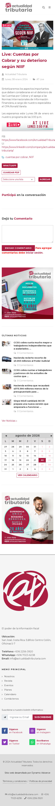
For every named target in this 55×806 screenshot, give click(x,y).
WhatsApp (9, 165)
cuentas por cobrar (17, 157)
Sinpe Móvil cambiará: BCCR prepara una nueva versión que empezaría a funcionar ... (31, 404)
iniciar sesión (34, 252)
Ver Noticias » (9, 420)
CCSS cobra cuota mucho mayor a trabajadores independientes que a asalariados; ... (33, 345)
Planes (8, 689)
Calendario (10, 694)
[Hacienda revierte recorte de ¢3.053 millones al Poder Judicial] (6, 359)
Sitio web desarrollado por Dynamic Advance (27, 772)
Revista (8, 680)
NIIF (31, 157)
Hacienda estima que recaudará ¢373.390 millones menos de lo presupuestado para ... (31, 388)
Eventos (8, 685)
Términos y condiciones (15, 781)
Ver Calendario (27, 475)
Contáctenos (11, 698)
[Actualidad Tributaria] (19, 7)
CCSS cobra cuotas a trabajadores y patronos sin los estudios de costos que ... (33, 373)
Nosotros (9, 676)
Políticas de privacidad (40, 781)
